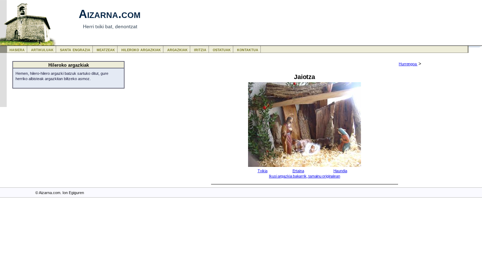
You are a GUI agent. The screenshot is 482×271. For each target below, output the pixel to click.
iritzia (200, 49)
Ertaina (298, 171)
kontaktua (247, 49)
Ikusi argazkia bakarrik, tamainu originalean (304, 176)
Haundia (340, 171)
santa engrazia (75, 49)
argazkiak (177, 49)
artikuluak (42, 49)
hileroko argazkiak (141, 49)
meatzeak (106, 49)
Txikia (262, 171)
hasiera (17, 49)
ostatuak (222, 49)
